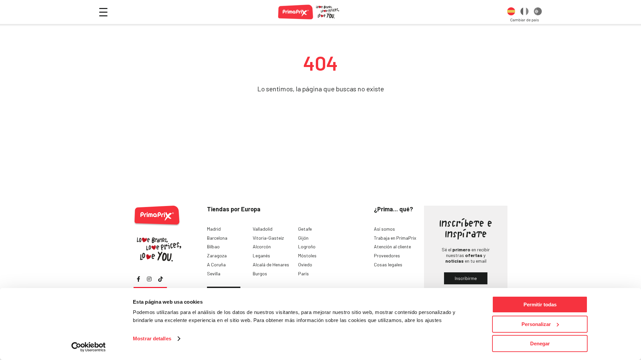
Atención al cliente (392, 246)
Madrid (214, 229)
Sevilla (213, 273)
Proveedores (387, 255)
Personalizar (536, 324)
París (303, 273)
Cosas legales (388, 264)
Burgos (260, 273)
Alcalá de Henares (271, 264)
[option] (511, 12)
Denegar (540, 343)
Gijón (303, 238)
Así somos (384, 229)
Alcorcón (262, 246)
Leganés (261, 255)
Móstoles (307, 255)
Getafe (305, 229)
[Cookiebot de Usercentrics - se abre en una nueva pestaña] (88, 347)
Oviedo (305, 264)
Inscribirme (466, 278)
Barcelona (217, 238)
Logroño (306, 246)
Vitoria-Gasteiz (268, 238)
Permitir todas (540, 304)
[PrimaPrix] (309, 12)
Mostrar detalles (152, 338)
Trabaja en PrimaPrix (395, 238)
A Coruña (216, 264)
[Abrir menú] (103, 12)
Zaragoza (217, 255)
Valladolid (262, 229)
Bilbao (213, 246)
